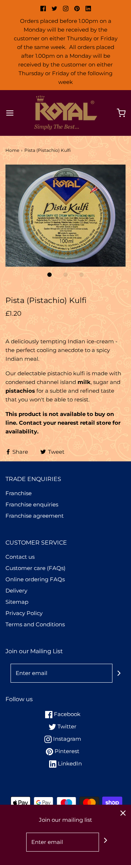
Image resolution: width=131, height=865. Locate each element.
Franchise (18, 493)
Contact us (20, 556)
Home (12, 150)
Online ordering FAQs (35, 579)
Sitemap (16, 601)
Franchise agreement (34, 515)
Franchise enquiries (31, 504)
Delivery (16, 590)
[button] (65, 216)
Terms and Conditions (35, 624)
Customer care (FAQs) (35, 568)
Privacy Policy (24, 613)
